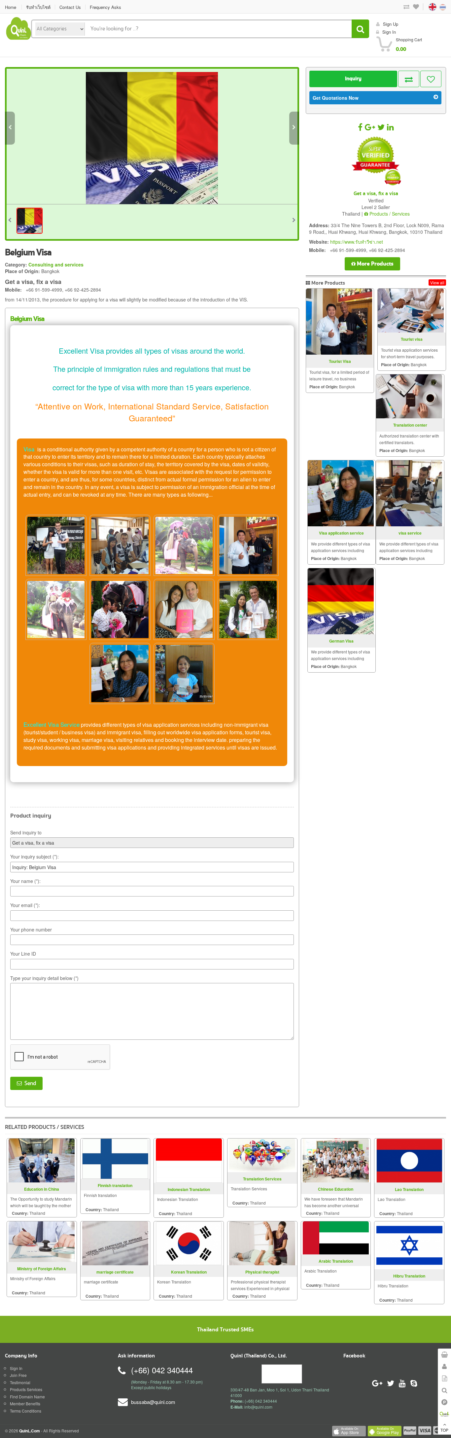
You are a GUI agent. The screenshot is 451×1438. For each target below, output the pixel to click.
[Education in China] (42, 1159)
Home (10, 7)
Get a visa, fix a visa (376, 194)
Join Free (18, 1375)
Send (29, 1083)
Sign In (16, 1368)
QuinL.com (29, 1431)
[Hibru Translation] (409, 1244)
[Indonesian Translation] (189, 1159)
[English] (426, 6)
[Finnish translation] (115, 1157)
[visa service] (409, 493)
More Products (375, 263)
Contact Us (70, 7)
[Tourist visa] (411, 311)
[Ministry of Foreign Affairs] (42, 1240)
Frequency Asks (105, 7)
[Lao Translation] (409, 1159)
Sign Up (390, 24)
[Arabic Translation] (336, 1237)
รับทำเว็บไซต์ (38, 7)
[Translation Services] (262, 1154)
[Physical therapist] (262, 1242)
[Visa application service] (341, 493)
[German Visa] (341, 601)
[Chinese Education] (336, 1159)
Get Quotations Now (336, 97)
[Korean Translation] (189, 1242)
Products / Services (389, 213)
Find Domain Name (27, 1396)
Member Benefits (25, 1403)
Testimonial (20, 1382)
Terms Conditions (25, 1411)
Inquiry (353, 79)
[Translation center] (409, 396)
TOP (444, 1430)
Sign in (389, 32)
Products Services (26, 1389)
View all (437, 282)
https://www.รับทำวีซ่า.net (356, 241)
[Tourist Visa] (339, 322)
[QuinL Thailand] (19, 27)
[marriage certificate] (115, 1242)
